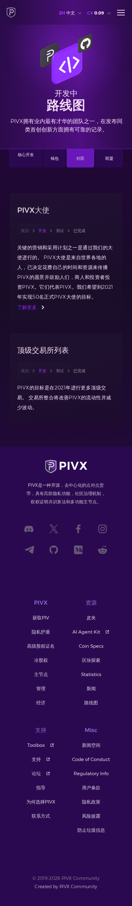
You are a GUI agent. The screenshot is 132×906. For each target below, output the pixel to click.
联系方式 (41, 816)
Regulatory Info (91, 773)
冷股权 (41, 660)
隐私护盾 (41, 632)
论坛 (36, 773)
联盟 (109, 158)
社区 (80, 158)
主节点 (41, 674)
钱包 (55, 158)
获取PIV (41, 618)
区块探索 (91, 660)
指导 (40, 788)
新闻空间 (91, 745)
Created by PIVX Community (66, 886)
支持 (36, 759)
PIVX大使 (33, 210)
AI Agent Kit (86, 632)
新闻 (91, 688)
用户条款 (91, 788)
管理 (40, 688)
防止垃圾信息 (91, 830)
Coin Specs (91, 646)
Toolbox (36, 745)
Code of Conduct (91, 759)
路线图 (91, 703)
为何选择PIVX (40, 802)
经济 (40, 703)
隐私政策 (91, 802)
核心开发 (26, 154)
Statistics (91, 674)
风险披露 (91, 816)
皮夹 (91, 618)
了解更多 (27, 307)
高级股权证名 (41, 646)
